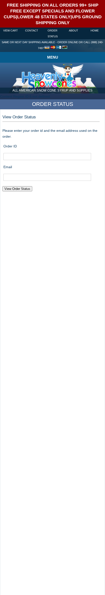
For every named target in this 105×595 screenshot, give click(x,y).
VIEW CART (10, 30)
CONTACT (31, 30)
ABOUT (73, 30)
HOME (95, 30)
